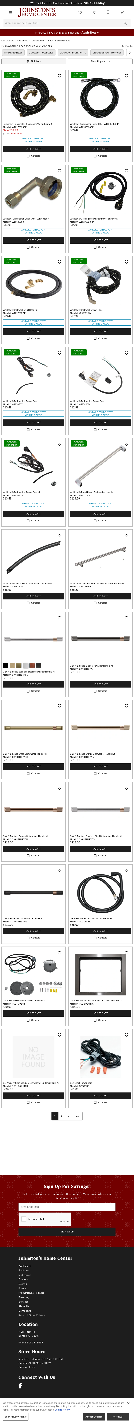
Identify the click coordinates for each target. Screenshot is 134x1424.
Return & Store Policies (31, 1315)
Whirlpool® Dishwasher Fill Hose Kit (20, 310)
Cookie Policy (62, 1409)
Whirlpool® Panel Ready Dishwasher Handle (91, 492)
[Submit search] (125, 23)
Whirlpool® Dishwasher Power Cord (20, 401)
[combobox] (100, 61)
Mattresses (24, 1274)
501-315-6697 (35, 1342)
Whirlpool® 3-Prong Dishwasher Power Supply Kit (93, 219)
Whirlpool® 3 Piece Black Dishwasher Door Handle (27, 583)
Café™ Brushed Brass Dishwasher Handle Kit (24, 754)
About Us (23, 1306)
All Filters (36, 61)
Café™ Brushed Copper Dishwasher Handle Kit (25, 836)
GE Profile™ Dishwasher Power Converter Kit (24, 1000)
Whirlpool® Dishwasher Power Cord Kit (21, 492)
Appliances (22, 40)
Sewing (22, 1283)
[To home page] (36, 12)
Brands (22, 1288)
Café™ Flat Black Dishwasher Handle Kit (22, 918)
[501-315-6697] (108, 12)
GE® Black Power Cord (81, 1083)
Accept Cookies (94, 1416)
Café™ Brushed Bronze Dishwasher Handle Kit (92, 754)
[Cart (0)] (122, 12)
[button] (10, 12)
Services (23, 1301)
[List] (80, 12)
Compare (35, 156)
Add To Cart (34, 149)
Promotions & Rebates (31, 1292)
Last (77, 1116)
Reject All (118, 1416)
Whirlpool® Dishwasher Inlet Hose (86, 310)
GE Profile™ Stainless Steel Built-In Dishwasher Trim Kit (96, 1000)
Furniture (23, 1270)
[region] (67, 1411)
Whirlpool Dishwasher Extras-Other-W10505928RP (94, 124)
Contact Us (24, 1310)
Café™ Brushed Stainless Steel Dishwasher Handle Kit (29, 672)
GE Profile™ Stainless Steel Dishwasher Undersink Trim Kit (31, 1083)
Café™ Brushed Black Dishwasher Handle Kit (91, 666)
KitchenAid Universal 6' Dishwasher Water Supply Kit (28, 124)
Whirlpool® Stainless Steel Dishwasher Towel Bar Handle (97, 583)
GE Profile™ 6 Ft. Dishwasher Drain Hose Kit (91, 918)
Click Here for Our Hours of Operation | (70, 3)
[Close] (128, 1403)
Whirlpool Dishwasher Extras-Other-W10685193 (26, 219)
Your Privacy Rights (16, 1416)
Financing (23, 1297)
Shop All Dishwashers (59, 40)
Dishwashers (38, 40)
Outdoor (23, 1279)
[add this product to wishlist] (59, 76)
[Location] (94, 12)
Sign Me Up (67, 1231)
